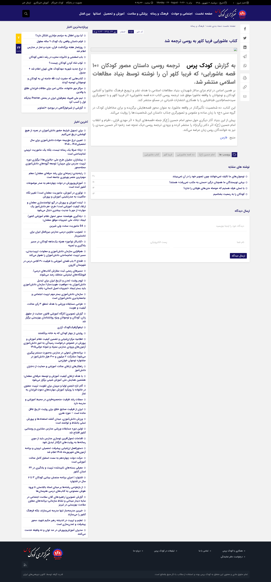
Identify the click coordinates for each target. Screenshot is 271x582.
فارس (224, 137)
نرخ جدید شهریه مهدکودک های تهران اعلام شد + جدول (57, 71)
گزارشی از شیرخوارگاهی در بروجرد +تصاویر (60, 108)
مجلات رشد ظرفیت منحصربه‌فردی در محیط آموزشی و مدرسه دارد (55, 401)
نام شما (240, 242)
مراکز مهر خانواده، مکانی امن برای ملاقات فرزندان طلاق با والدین (55, 90)
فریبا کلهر (168, 155)
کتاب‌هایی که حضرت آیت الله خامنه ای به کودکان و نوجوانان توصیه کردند (56, 80)
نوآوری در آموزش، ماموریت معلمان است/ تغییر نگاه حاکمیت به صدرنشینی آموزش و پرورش (56, 195)
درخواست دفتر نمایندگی (232, 556)
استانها (97, 13)
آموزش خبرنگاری (41, 2)
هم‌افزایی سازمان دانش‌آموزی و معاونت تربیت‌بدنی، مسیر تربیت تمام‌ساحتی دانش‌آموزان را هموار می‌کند (56, 253)
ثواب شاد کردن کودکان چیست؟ (66, 63)
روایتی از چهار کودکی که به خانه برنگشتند (60, 333)
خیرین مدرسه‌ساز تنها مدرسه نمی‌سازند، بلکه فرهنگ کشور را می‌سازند (56, 512)
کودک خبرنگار (57, 2)
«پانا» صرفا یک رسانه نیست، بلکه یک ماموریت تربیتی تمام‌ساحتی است (55, 152)
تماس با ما (204, 551)
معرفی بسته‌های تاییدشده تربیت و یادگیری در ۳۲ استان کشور (57, 470)
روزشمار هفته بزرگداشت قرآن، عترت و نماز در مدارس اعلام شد (56, 49)
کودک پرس (199, 65)
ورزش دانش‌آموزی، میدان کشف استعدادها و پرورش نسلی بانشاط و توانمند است (56, 421)
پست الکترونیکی (158, 242)
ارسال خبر (26, 2)
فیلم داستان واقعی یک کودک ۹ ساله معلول (60, 41)
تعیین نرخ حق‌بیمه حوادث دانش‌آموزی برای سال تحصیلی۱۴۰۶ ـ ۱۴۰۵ (58, 142)
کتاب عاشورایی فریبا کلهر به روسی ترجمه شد (201, 41)
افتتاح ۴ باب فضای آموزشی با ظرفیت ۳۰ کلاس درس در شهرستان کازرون (54, 263)
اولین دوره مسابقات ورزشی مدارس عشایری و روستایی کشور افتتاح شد (55, 431)
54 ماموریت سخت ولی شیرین (66, 226)
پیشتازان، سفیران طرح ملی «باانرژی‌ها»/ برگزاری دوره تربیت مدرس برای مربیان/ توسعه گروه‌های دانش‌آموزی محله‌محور (55, 163)
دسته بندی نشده (214, 26)
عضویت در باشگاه (74, 2)
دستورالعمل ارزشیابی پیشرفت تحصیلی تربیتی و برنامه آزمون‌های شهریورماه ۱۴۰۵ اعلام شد (55, 450)
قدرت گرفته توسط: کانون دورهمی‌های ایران (43, 574)
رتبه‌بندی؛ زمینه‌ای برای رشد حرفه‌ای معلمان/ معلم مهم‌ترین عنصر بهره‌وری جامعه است (57, 175)
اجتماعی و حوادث (181, 13)
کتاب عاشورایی (152, 155)
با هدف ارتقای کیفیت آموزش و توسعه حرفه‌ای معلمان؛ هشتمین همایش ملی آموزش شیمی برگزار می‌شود (55, 378)
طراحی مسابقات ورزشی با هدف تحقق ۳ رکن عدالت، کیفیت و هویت (56, 306)
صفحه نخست (203, 13)
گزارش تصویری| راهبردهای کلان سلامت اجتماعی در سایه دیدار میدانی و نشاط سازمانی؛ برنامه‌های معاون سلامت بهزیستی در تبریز (56, 501)
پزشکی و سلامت (137, 13)
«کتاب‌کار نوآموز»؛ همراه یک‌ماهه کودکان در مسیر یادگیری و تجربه (58, 243)
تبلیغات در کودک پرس (164, 551)
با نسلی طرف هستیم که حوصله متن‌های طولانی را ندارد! (214, 188)
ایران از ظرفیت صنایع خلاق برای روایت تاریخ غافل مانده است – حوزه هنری (57, 411)
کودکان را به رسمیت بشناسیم (228, 194)
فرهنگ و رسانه (159, 13)
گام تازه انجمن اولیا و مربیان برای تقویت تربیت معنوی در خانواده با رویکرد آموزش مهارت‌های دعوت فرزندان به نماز (55, 390)
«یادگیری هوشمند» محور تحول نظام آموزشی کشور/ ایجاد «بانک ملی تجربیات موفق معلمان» (57, 218)
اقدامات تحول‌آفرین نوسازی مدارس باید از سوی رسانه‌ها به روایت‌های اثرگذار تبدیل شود (58, 440)
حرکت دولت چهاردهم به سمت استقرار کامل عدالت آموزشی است (57, 460)
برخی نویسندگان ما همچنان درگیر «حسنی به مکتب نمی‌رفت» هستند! (206, 182)
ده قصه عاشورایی (185, 155)
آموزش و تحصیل (113, 13)
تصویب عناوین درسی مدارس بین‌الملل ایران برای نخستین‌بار (58, 234)
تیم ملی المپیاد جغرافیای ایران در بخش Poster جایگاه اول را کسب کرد (55, 100)
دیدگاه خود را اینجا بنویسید (230, 226)
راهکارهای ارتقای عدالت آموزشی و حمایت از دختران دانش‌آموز (56, 368)
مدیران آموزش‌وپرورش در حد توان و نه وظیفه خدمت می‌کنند (55, 532)
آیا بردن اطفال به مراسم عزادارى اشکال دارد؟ (59, 35)
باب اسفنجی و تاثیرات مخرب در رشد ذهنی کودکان (56, 57)
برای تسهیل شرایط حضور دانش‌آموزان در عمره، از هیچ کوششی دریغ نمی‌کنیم (55, 132)
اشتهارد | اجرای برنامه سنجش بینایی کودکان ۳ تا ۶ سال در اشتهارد (57, 479)
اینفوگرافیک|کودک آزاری (70, 327)
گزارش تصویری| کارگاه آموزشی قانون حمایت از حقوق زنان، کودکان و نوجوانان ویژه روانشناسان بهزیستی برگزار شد (55, 317)
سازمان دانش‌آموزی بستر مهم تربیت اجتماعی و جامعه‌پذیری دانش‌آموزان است (59, 296)
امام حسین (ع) (207, 155)
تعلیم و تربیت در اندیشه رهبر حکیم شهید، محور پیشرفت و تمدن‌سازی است (58, 522)
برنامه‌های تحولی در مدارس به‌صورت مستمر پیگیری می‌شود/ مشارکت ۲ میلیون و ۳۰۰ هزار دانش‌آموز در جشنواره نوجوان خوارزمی (56, 356)
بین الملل (84, 13)
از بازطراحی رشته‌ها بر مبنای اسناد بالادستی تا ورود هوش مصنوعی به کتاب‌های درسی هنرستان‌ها (57, 489)
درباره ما (136, 551)
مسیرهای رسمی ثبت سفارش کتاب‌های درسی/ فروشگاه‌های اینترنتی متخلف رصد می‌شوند (59, 273)
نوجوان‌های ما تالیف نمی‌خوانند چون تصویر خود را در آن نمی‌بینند (208, 176)
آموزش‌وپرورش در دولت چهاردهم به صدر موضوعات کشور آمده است (56, 185)
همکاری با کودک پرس (233, 551)
